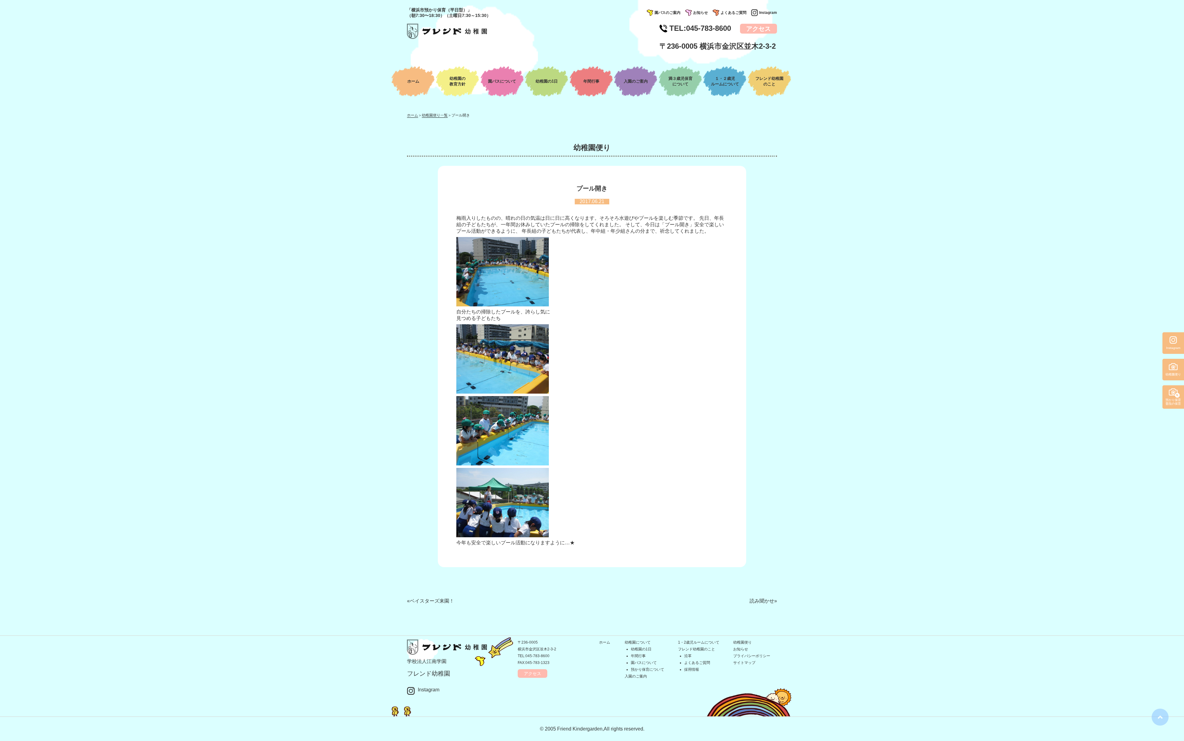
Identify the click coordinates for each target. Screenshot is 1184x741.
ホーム (413, 81)
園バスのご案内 (667, 12)
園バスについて (502, 81)
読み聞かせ (762, 601)
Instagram (768, 12)
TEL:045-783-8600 (533, 656)
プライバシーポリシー (751, 656)
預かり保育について (647, 669)
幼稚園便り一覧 (435, 115)
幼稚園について (638, 642)
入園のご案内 (636, 81)
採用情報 (691, 669)
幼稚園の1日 (547, 81)
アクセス (758, 28)
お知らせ (700, 12)
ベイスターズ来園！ (432, 601)
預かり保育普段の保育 (1173, 401)
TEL (700, 28)
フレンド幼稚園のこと (696, 649)
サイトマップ (744, 663)
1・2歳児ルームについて (698, 642)
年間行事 (591, 81)
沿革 (688, 656)
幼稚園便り (742, 642)
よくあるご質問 (733, 12)
